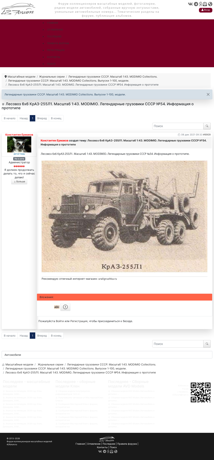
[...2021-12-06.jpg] (124, 216)
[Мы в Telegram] (196, 4)
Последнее (109, 443)
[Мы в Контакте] (190, 4)
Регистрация (78, 321)
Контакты (102, 447)
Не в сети (19, 158)
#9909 (207, 134)
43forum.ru (183, 385)
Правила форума (127, 443)
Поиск (113, 447)
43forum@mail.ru (180, 394)
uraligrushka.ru (107, 278)
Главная (80, 443)
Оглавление (93, 443)
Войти (60, 321)
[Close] (208, 94)
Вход (206, 9)
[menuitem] (52, 22)
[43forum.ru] (18, 8)
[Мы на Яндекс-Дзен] (200, 4)
